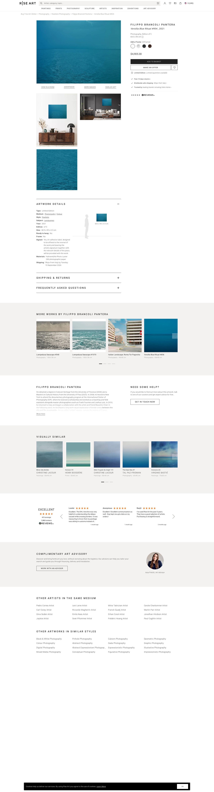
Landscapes (49, 220)
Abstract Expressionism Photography (89, 647)
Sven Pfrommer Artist (82, 618)
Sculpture (89, 8)
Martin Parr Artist (152, 610)
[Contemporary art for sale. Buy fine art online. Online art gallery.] (28, 3)
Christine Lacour (46, 473)
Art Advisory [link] (150, 8)
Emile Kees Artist (80, 614)
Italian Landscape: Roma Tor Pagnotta (124, 355)
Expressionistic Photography (121, 647)
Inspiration (117, 8)
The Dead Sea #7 (129, 470)
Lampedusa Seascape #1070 (84, 355)
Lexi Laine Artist (79, 605)
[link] (158, 3)
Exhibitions (133, 8)
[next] (175, 336)
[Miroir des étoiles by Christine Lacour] (49, 454)
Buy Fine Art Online (29, 14)
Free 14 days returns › (142, 79)
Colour (59, 214)
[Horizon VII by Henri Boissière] (78, 454)
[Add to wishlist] (174, 67)
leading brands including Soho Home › (157, 87)
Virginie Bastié (159, 473)
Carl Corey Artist (44, 610)
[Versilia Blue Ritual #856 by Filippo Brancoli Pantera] (161, 335)
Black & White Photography (49, 639)
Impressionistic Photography (157, 652)
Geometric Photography (155, 639)
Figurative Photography (119, 652)
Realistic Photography (61, 14)
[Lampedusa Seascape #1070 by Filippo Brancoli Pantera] (89, 335)
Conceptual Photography (83, 652)
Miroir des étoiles (42, 470)
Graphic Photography (154, 643)
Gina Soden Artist (44, 614)
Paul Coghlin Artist (152, 618)
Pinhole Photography (82, 639)
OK (182, 786)
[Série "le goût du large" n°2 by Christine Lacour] (107, 454)
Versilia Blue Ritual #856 (154, 355)
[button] (61, 516)
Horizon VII (69, 470)
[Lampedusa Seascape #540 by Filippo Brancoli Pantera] (53, 335)
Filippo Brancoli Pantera (82, 14)
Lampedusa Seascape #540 (47, 355)
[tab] (78, 204)
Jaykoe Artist (42, 618)
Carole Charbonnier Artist (155, 605)
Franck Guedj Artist (117, 610)
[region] (117, 516)
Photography (73, 8)
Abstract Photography (82, 643)
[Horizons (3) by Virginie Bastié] (164, 454)
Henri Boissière (73, 473)
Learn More (101, 786)
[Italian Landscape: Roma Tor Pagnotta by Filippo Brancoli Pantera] (125, 335)
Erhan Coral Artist (116, 614)
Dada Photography (116, 643)
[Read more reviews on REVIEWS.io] (46, 523)
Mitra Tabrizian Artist (118, 605)
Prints (59, 8)
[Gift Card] (175, 3)
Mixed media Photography (48, 652)
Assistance (69, 87)
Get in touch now (145, 402)
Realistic (45, 217)
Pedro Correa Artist (45, 605)
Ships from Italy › (160, 83)
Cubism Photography (118, 639)
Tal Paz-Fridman (132, 473)
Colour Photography (45, 643)
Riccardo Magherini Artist (84, 610)
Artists (103, 8)
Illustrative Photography (155, 647)
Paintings (46, 8)
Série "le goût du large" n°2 (103, 470)
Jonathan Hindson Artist (155, 614)
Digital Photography (45, 647)
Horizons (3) (155, 470)
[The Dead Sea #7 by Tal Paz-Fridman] (136, 454)
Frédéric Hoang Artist (118, 618)
